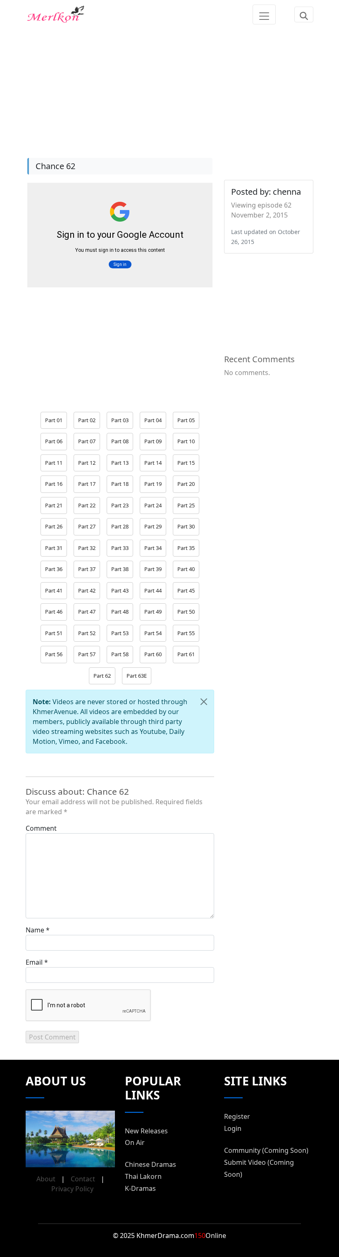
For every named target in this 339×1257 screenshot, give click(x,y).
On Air (135, 1142)
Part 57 (86, 654)
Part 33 (120, 548)
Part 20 (186, 484)
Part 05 (186, 420)
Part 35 (186, 548)
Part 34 (153, 548)
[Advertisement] (169, 87)
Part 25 (186, 505)
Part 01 (53, 420)
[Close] (204, 701)
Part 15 (186, 462)
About (45, 1178)
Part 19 (153, 484)
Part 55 (186, 633)
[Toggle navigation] (264, 14)
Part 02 (86, 420)
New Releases (146, 1130)
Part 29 (153, 526)
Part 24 (153, 505)
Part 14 (153, 462)
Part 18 (120, 484)
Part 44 (153, 590)
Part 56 (53, 654)
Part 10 (186, 441)
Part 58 (120, 654)
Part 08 (120, 441)
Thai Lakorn (143, 1176)
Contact (83, 1178)
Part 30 (186, 526)
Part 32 (86, 548)
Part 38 (120, 569)
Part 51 (53, 633)
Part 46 (53, 611)
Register (237, 1116)
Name (35, 929)
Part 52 (86, 633)
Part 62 (102, 675)
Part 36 (53, 569)
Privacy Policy (72, 1188)
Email (34, 962)
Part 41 (53, 590)
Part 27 (86, 526)
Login (232, 1128)
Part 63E (137, 675)
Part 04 (153, 420)
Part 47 (86, 611)
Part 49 (153, 611)
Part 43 (120, 590)
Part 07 (86, 441)
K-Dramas (140, 1188)
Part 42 (86, 590)
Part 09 (153, 441)
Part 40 (186, 569)
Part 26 (53, 526)
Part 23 (120, 505)
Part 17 (86, 484)
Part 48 (120, 611)
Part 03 (120, 420)
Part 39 (153, 569)
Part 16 (53, 484)
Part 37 (86, 569)
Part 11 (53, 462)
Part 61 (186, 654)
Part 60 (153, 654)
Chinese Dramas (150, 1164)
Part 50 (186, 611)
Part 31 (53, 548)
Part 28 (120, 526)
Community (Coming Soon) (266, 1150)
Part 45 (186, 590)
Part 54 (153, 633)
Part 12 (86, 462)
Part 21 (53, 505)
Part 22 (86, 505)
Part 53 (120, 633)
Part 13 (120, 462)
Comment (41, 828)
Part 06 (53, 441)
